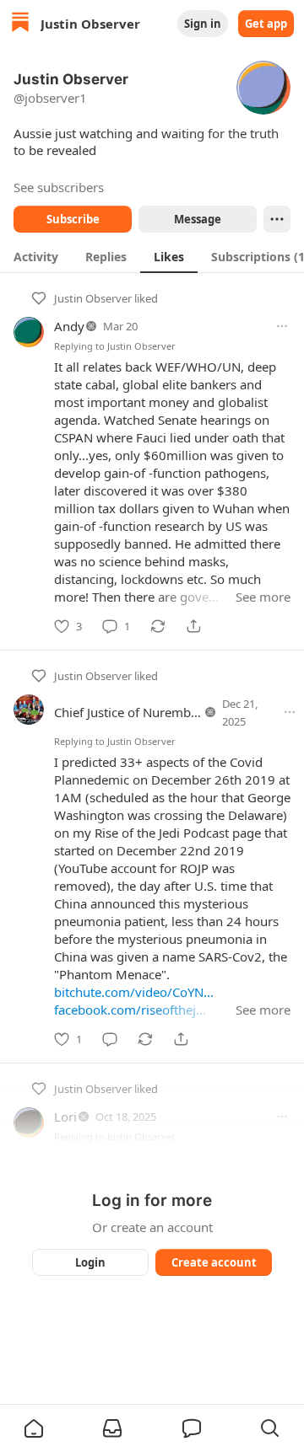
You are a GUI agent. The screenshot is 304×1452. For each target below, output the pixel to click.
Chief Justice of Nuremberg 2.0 (143, 712)
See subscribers (59, 187)
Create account (214, 1262)
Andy (69, 326)
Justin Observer (93, 298)
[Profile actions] (276, 219)
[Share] (193, 626)
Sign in (202, 23)
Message (197, 219)
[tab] (36, 256)
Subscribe (73, 219)
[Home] (20, 24)
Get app (266, 23)
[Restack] (158, 626)
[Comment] (109, 1039)
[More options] (282, 326)
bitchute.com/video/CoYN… (134, 991)
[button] (33, 1428)
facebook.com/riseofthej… (130, 1009)
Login (90, 1262)
